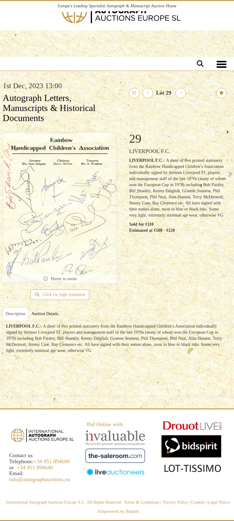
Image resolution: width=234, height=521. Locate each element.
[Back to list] (134, 93)
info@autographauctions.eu (39, 479)
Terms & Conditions (141, 502)
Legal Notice (218, 502)
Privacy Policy (175, 502)
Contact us (21, 455)
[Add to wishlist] (221, 93)
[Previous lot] (148, 93)
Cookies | (199, 502)
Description (15, 313)
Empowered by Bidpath (118, 511)
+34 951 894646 (35, 467)
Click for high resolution (63, 294)
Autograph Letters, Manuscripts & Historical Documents (49, 108)
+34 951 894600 (52, 461)
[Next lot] (181, 93)
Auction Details (44, 313)
